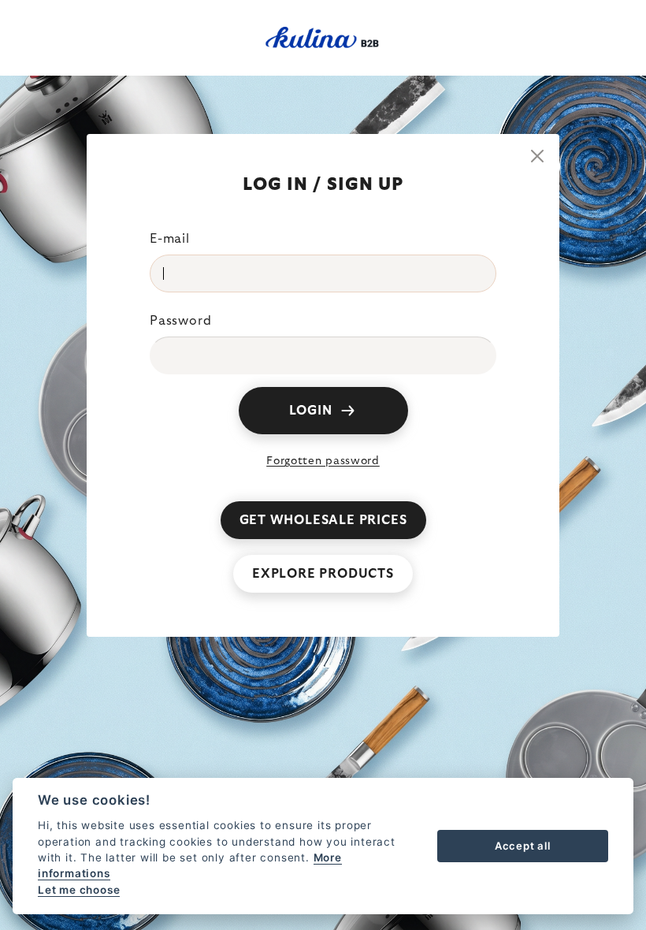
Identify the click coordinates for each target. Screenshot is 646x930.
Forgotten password (323, 461)
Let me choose (79, 890)
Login (310, 410)
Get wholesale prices (323, 520)
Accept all (523, 845)
